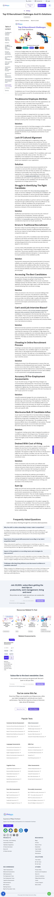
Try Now (12, 658)
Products (7, 837)
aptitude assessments (36, 372)
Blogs (36, 840)
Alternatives (38, 853)
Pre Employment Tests (8, 876)
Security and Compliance (41, 871)
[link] (5, 5)
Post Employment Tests (8, 878)
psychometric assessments (24, 130)
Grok (37, 47)
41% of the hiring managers (38, 191)
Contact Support (39, 882)
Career (36, 880)
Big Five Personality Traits (9, 889)
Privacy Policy (38, 869)
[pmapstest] (8, 835)
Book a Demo (38, 884)
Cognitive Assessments (8, 880)
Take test (8, 825)
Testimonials (38, 851)
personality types (29, 219)
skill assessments (43, 436)
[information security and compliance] (5, 830)
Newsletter (37, 847)
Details (6, 657)
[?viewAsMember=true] (4, 835)
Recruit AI (5, 849)
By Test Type (38, 862)
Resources (39, 837)
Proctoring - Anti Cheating (9, 840)
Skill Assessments (7, 874)
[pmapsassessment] (17, 835)
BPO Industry (6, 884)
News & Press (38, 844)
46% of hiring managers (36, 277)
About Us (37, 874)
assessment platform (37, 570)
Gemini (31, 47)
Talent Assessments (8, 869)
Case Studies (38, 849)
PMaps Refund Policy (40, 878)
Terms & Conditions (39, 876)
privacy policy (22, 603)
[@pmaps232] (14, 835)
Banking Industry (7, 887)
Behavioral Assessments (8, 871)
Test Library (38, 859)
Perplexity (25, 47)
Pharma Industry (7, 882)
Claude (41, 47)
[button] (49, 5)
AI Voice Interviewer (8, 847)
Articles (37, 842)
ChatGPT (19, 47)
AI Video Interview (7, 851)
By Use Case (38, 864)
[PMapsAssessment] (11, 835)
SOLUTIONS (39, 857)
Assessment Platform (8, 842)
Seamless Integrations (8, 844)
